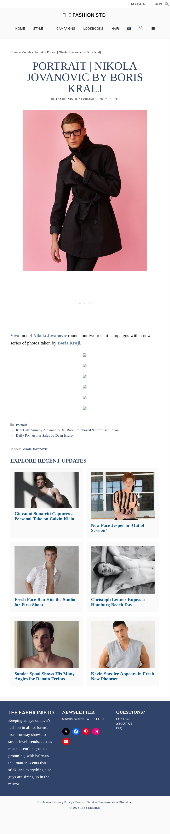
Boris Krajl (69, 343)
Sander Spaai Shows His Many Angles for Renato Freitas (45, 676)
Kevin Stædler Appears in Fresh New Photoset (122, 676)
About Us (124, 723)
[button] (167, 4)
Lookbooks (93, 28)
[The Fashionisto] (84, 15)
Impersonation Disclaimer (116, 802)
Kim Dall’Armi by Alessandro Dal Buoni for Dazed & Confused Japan (67, 430)
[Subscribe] (129, 28)
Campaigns (65, 28)
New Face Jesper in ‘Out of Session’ (117, 528)
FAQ (119, 728)
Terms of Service (86, 802)
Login (157, 4)
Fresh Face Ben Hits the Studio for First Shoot (45, 602)
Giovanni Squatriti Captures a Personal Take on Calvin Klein (44, 516)
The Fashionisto (63, 99)
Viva (14, 335)
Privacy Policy (63, 802)
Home (20, 28)
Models (26, 52)
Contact (123, 718)
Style (38, 28)
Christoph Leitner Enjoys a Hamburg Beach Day (118, 602)
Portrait (39, 52)
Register (138, 4)
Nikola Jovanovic (50, 335)
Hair (115, 28)
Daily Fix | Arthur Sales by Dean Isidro (44, 435)
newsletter (93, 718)
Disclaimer (44, 802)
